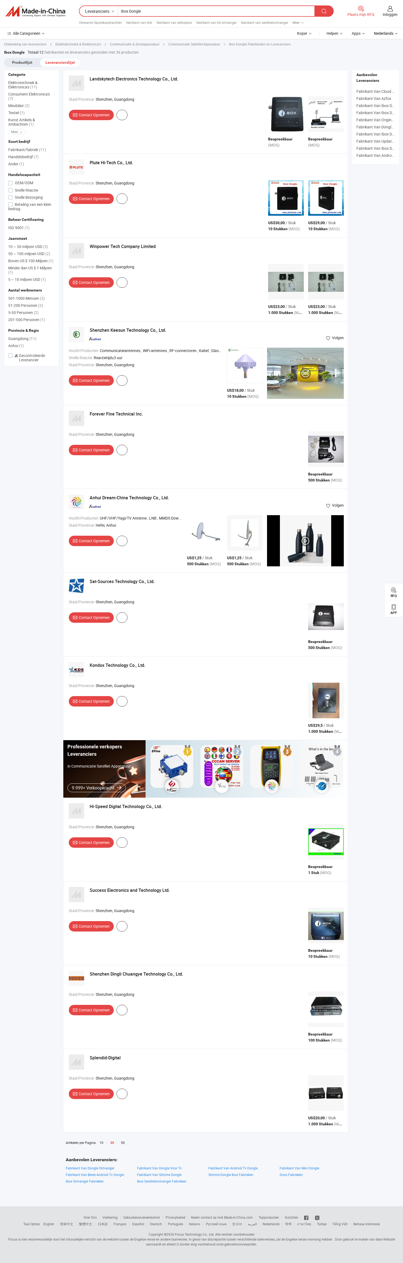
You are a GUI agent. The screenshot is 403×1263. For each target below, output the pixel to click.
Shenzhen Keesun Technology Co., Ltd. (128, 330)
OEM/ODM (23, 182)
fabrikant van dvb (139, 22)
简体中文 (66, 1224)
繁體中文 (85, 1224)
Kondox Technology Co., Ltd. (117, 665)
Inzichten (291, 1217)
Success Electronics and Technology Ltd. (130, 890)
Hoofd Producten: (84, 350)
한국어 (237, 1224)
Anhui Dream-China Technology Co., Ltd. (129, 498)
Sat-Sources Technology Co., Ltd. (122, 581)
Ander (16, 163)
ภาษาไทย (304, 1224)
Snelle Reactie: (81, 357)
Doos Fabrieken (291, 1174)
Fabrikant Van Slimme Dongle (159, 1174)
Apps (356, 33)
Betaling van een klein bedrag (29, 206)
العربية (252, 1224)
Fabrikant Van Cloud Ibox (377, 91)
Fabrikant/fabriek (27, 149)
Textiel (16, 112)
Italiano (194, 1224)
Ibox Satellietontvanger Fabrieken (161, 1181)
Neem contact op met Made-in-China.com (222, 1217)
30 (112, 1143)
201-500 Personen (26, 319)
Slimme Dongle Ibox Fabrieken (230, 1174)
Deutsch (156, 1224)
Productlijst (22, 62)
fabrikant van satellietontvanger (264, 22)
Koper (302, 33)
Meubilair (19, 105)
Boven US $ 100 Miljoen (30, 260)
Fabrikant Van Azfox (373, 98)
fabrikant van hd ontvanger (216, 22)
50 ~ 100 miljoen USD (29, 253)
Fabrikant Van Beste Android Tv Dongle (95, 1174)
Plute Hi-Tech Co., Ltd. (111, 163)
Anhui (16, 345)
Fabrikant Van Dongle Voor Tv (159, 1168)
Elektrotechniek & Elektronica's (23, 85)
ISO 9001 (19, 227)
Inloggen (390, 14)
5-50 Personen (23, 312)
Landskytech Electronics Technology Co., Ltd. (134, 79)
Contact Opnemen (94, 114)
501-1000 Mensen (26, 298)
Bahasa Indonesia (366, 1224)
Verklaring (110, 1217)
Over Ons (90, 1217)
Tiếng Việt (340, 1224)
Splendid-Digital (105, 1058)
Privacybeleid (175, 1217)
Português (175, 1224)
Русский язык (216, 1224)
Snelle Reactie (26, 190)
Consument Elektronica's (29, 96)
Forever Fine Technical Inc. (116, 414)
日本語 (103, 1224)
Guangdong (22, 338)
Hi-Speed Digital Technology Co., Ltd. (126, 806)
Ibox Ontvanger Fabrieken (85, 1181)
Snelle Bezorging (28, 197)
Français (119, 1224)
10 (101, 1142)
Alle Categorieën (26, 33)
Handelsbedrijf (23, 156)
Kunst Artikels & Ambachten (21, 122)
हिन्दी (288, 1224)
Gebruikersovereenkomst (141, 1217)
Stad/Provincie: (82, 99)
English (48, 1224)
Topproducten (269, 1217)
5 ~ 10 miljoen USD (27, 279)
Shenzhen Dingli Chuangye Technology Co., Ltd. (136, 974)
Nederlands (271, 1224)
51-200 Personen (25, 305)
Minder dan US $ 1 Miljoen (30, 270)
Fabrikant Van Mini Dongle (299, 1168)
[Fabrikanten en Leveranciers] (35, 11)
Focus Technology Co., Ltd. (194, 1234)
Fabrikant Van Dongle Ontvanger (90, 1168)
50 (123, 1142)
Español (138, 1224)
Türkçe (322, 1224)
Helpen (332, 33)
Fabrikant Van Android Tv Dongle (233, 1168)
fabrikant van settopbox (174, 22)
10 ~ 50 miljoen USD (28, 246)
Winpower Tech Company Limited (123, 246)
